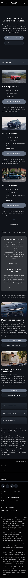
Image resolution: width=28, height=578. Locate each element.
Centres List (15, 504)
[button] (14, 466)
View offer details (10, 96)
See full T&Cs (18, 532)
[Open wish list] (21, 3)
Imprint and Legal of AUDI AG (9, 510)
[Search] (6, 3)
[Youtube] (12, 486)
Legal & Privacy (5, 497)
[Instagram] (7, 486)
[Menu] (2, 3)
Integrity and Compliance (16, 500)
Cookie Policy (4, 500)
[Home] (14, 3)
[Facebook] (3, 486)
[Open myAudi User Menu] (25, 3)
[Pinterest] (16, 486)
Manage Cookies (15, 497)
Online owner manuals (7, 507)
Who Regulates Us (6, 504)
